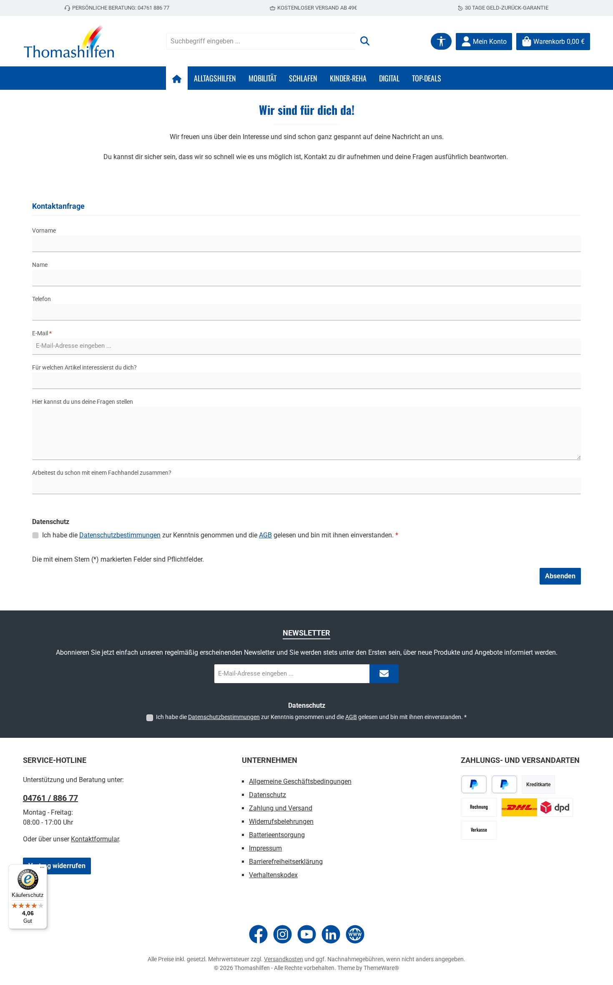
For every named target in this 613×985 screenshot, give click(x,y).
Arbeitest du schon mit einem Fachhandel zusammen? (101, 472)
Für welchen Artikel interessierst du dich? (84, 367)
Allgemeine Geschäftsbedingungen (300, 781)
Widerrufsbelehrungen (281, 821)
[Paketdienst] (537, 807)
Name (40, 264)
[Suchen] (365, 41)
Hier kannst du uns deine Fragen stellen (82, 401)
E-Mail (42, 333)
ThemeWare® (381, 968)
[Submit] (384, 673)
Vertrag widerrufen (56, 866)
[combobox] (260, 41)
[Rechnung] (479, 807)
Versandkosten (283, 959)
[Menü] (42, 869)
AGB (265, 535)
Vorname (44, 230)
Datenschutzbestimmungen (120, 535)
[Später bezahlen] (504, 784)
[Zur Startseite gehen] (69, 41)
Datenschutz (267, 795)
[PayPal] (474, 784)
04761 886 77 (153, 8)
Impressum (265, 848)
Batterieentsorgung (277, 835)
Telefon (41, 299)
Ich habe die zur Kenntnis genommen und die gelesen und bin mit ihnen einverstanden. (220, 535)
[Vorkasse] (479, 830)
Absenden (560, 576)
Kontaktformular (95, 839)
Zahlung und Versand (280, 808)
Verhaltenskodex (273, 875)
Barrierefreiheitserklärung (286, 862)
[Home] (177, 78)
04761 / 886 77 (50, 798)
